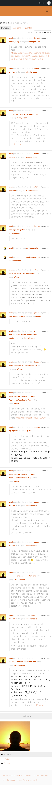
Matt (38, 775)
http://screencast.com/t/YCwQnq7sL (33, 417)
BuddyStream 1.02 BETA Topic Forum (23, 114)
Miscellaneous (31, 72)
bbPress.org (18, 775)
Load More (26, 716)
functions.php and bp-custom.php (22, 576)
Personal (5, 28)
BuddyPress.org (4, 11)
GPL (4, 780)
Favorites (28, 28)
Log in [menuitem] (41, 3)
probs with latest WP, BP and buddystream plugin (23, 334)
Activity (7, 754)
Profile (6, 759)
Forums (7, 763)
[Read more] (18, 144)
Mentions (16, 28)
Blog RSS (44, 775)
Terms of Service (29, 780)
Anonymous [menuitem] (48, 3)
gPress (16, 277)
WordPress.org (7, 775)
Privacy (19, 780)
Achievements (14, 233)
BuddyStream (34, 42)
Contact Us (11, 780)
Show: (30, 32)
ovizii (11, 38)
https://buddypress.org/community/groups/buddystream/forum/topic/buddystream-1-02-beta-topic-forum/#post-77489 (30, 56)
